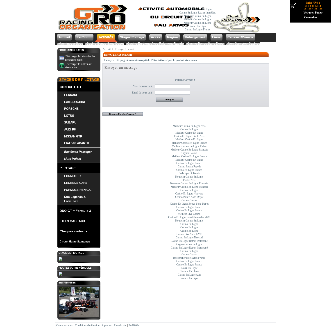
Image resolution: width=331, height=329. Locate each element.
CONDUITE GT (71, 87)
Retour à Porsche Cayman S (122, 114)
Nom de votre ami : (143, 86)
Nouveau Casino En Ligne (189, 176)
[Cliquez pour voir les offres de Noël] (159, 31)
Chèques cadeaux (73, 231)
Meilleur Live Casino (189, 213)
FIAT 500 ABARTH (76, 143)
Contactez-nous (64, 325)
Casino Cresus (189, 200)
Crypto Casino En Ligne (189, 244)
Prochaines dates (71, 50)
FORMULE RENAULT (78, 190)
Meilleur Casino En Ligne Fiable (189, 146)
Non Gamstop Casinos (244, 43)
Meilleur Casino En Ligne (197, 16)
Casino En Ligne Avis (189, 274)
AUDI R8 (70, 129)
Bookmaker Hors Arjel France (189, 257)
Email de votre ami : (142, 92)
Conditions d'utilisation (87, 325)
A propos (107, 325)
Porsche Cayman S (185, 79)
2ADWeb (134, 325)
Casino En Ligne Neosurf (189, 237)
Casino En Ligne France (197, 29)
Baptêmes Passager (78, 151)
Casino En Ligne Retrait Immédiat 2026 (189, 217)
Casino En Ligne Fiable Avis (189, 136)
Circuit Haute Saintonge (75, 241)
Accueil (106, 49)
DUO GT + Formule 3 (75, 210)
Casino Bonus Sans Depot (105, 43)
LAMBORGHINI (74, 102)
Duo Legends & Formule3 (75, 199)
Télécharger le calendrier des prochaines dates (80, 58)
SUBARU (70, 122)
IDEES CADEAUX (72, 221)
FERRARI (70, 95)
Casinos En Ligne (189, 271)
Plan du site (120, 325)
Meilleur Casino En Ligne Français (189, 186)
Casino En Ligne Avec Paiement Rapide (155, 43)
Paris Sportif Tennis (189, 173)
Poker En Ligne (189, 268)
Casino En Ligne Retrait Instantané (189, 240)
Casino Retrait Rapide (189, 166)
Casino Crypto (189, 254)
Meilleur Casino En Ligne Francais (189, 149)
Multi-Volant (72, 158)
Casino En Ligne (197, 26)
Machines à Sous (71, 43)
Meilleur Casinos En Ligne (197, 9)
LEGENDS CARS (75, 183)
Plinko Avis (189, 180)
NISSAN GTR (73, 136)
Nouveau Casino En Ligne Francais (189, 183)
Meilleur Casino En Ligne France (189, 142)
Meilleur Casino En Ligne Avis (189, 126)
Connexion (310, 17)
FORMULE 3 (72, 176)
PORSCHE (71, 108)
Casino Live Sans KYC (189, 234)
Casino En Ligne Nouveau (189, 193)
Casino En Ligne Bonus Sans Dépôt (189, 203)
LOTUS (69, 115)
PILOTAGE (68, 168)
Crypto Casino (189, 153)
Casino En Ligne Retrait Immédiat (197, 12)
